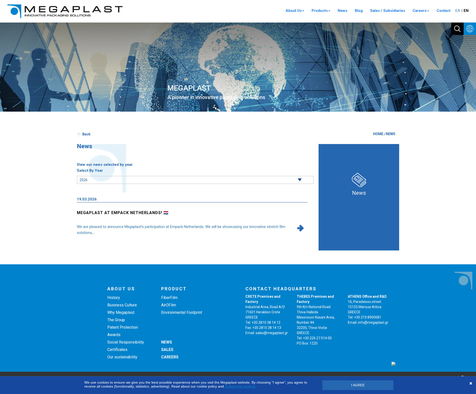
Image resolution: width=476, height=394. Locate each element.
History (113, 297)
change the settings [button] (240, 386)
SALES (167, 349)
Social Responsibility (125, 342)
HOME (378, 134)
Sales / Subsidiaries (387, 10)
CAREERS (169, 357)
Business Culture (122, 305)
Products (320, 10)
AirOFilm (168, 305)
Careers (420, 10)
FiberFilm (169, 297)
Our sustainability (122, 357)
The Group (116, 320)
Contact (443, 10)
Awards (113, 334)
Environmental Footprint (181, 312)
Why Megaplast (120, 312)
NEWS (390, 134)
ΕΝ (466, 10)
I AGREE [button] (358, 385)
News (342, 10)
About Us (294, 10)
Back (86, 134)
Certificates (117, 349)
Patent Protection (122, 327)
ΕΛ (457, 10)
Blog (359, 10)
